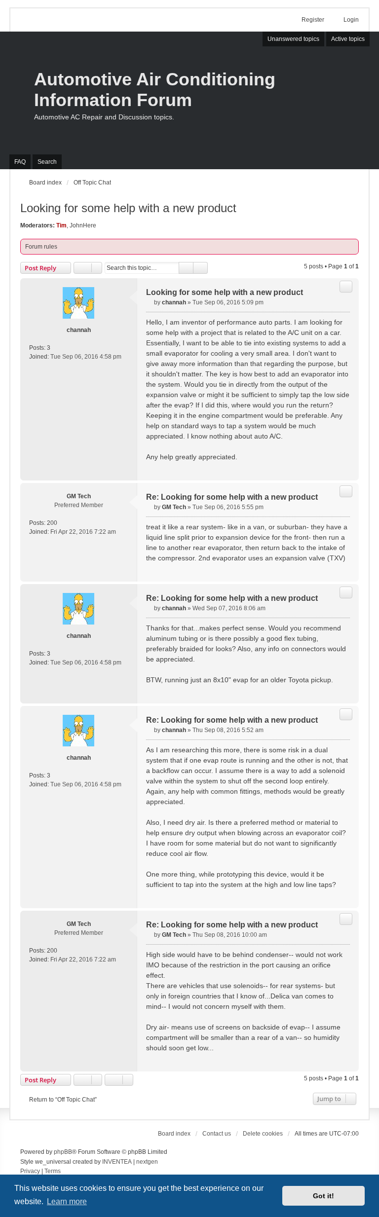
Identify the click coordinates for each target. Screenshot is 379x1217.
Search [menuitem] (47, 161)
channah (79, 330)
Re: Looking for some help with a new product (232, 497)
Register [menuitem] (313, 19)
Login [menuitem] (351, 19)
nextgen (147, 1161)
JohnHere (83, 225)
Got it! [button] (323, 1196)
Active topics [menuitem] (348, 39)
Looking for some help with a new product (128, 208)
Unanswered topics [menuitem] (293, 39)
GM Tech (79, 496)
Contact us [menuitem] (216, 1133)
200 (52, 522)
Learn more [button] (67, 1201)
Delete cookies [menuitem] (263, 1133)
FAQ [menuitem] (20, 161)
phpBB (63, 1151)
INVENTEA (117, 1161)
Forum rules (41, 246)
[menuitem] (30, 1171)
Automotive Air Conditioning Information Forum (154, 89)
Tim (61, 225)
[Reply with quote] (346, 287)
